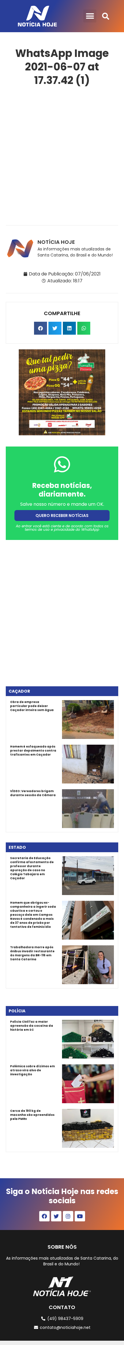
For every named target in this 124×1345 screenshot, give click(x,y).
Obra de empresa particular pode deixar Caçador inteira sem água (32, 706)
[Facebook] (44, 1216)
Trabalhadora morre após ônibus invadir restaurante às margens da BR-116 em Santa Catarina (32, 953)
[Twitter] (56, 1216)
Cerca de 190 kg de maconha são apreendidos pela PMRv (32, 1115)
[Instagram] (68, 1216)
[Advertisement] (62, 154)
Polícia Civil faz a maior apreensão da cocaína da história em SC (31, 1026)
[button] (89, 15)
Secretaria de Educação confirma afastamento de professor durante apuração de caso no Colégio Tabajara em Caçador (32, 868)
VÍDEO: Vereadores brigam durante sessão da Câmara (33, 793)
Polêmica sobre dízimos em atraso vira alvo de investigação (32, 1070)
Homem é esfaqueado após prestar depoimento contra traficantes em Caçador (33, 750)
